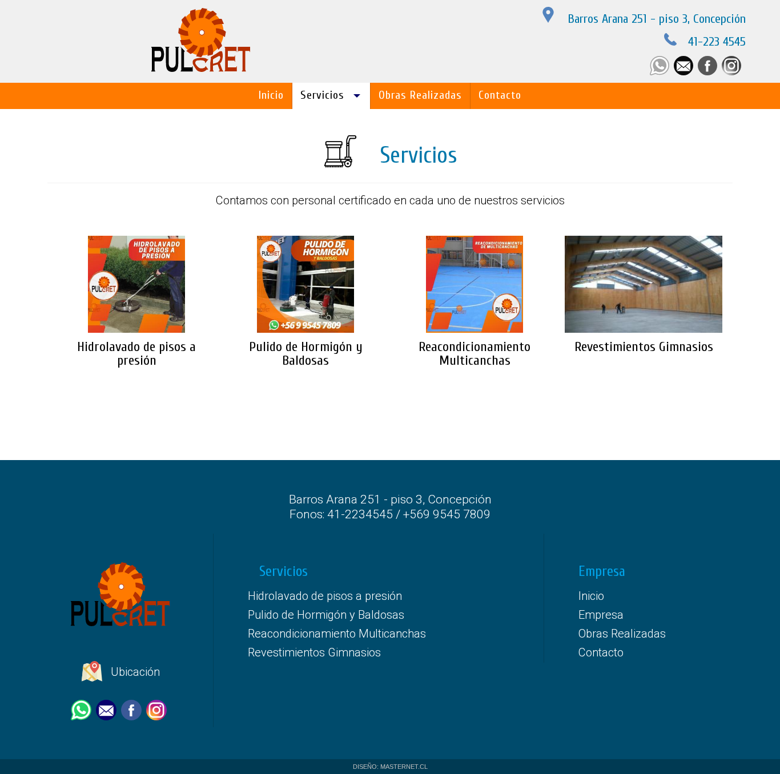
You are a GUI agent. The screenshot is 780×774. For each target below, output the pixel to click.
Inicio (271, 95)
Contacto (500, 95)
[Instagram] (734, 72)
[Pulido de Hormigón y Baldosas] (305, 227)
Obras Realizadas (420, 95)
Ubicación (134, 672)
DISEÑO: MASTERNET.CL (390, 766)
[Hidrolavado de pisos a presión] (136, 227)
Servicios (322, 95)
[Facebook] (710, 72)
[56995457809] (662, 72)
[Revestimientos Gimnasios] (643, 227)
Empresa (601, 615)
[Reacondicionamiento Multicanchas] (474, 227)
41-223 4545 (717, 41)
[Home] (201, 69)
